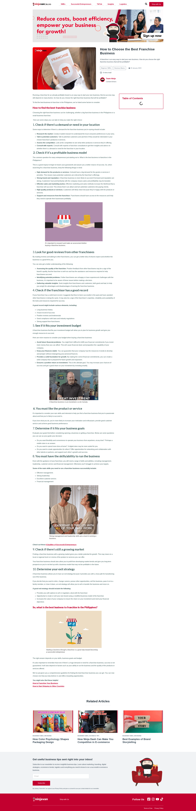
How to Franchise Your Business (45, 683)
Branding (48, 736)
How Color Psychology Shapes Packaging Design (51, 740)
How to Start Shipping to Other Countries (48, 686)
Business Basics (119, 68)
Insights (111, 4)
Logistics (123, 4)
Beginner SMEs (106, 68)
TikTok (99, 4)
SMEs (63, 4)
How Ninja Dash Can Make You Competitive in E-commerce (95, 740)
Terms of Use (148, 808)
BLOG (48, 4)
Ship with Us (64, 799)
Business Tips (94, 736)
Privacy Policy (158, 808)
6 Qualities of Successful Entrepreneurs (61, 545)
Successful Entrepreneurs (81, 4)
